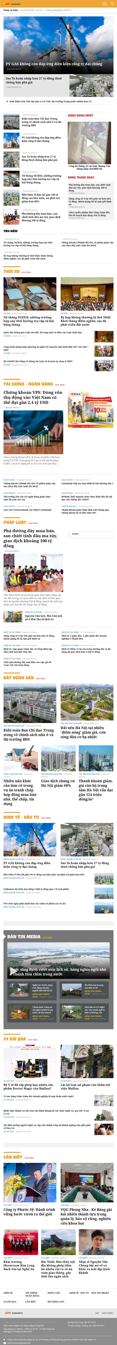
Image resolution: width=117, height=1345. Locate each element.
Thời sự (12, 271)
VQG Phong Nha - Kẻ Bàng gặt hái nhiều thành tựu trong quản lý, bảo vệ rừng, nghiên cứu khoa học (86, 1216)
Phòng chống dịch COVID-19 (26, 10)
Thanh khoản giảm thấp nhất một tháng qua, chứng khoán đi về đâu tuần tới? (85, 511)
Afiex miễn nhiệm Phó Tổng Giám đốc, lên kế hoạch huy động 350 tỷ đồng (89, 215)
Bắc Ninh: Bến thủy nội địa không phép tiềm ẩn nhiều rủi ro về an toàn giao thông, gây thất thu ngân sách (58, 1269)
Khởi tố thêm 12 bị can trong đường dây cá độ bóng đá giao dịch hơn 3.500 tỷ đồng (86, 650)
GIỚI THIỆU (107, 1313)
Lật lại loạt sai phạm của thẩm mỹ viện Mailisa (85, 1086)
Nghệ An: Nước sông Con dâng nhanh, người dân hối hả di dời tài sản (42, 988)
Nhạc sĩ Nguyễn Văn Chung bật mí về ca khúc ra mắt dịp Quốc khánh (94, 1267)
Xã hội (7, 313)
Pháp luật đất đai (13, 774)
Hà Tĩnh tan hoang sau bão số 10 (94, 986)
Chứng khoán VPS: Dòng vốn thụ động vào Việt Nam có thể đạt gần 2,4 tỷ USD (33, 397)
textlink (75, 534)
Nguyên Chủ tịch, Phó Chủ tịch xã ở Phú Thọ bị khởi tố (43, 617)
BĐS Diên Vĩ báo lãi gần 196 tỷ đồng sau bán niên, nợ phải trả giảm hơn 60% (41, 198)
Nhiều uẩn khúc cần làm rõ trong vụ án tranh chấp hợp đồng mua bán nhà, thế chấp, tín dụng (20, 792)
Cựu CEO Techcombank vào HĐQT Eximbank (27, 509)
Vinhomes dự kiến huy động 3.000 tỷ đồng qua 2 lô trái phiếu (36, 889)
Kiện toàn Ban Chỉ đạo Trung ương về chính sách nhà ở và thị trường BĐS (41, 122)
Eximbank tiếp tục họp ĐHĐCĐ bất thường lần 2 (87, 483)
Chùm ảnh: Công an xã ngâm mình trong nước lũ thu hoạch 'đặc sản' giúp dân (42, 1010)
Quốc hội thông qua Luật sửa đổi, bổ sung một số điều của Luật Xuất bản (43, 332)
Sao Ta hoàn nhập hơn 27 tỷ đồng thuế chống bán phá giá (39, 158)
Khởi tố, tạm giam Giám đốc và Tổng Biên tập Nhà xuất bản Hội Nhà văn (28, 650)
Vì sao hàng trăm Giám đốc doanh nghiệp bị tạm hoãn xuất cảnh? (39, 1096)
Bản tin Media (24, 936)
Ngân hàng (9, 480)
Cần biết (13, 1157)
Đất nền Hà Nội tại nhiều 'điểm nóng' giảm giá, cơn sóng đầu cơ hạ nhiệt (83, 732)
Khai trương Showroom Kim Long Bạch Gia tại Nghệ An (19, 1265)
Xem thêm (26, 272)
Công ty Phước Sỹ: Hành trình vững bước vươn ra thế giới (29, 1211)
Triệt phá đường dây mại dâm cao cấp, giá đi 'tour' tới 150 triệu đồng (27, 664)
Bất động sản (19, 677)
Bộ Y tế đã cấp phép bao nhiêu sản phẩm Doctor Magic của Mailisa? (28, 1086)
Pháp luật (15, 522)
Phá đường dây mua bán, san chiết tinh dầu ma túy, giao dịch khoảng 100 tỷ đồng (41, 217)
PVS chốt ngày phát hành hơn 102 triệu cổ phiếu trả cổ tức (35, 903)
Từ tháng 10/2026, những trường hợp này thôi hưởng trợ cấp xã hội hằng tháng (41, 179)
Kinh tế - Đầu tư (21, 817)
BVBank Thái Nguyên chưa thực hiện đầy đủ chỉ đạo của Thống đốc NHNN (87, 498)
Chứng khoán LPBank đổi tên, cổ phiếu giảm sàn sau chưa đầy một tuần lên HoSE (87, 244)
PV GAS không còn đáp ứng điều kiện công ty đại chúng (54, 63)
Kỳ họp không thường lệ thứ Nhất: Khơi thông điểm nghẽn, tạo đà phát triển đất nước (28, 257)
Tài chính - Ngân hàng (28, 384)
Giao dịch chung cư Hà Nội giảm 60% (58, 783)
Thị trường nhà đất (14, 726)
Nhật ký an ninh (33, 612)
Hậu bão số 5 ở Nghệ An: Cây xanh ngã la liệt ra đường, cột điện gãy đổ (95, 1010)
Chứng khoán (69, 506)
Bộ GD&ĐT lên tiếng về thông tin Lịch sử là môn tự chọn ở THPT (38, 361)
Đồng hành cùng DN (14, 859)
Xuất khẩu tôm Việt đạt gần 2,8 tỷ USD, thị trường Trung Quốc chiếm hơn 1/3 (50, 101)
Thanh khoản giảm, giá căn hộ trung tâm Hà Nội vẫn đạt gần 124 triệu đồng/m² (96, 790)
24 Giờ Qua (15, 1039)
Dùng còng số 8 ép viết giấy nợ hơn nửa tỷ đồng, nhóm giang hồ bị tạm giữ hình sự (90, 202)
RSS (97, 1313)
